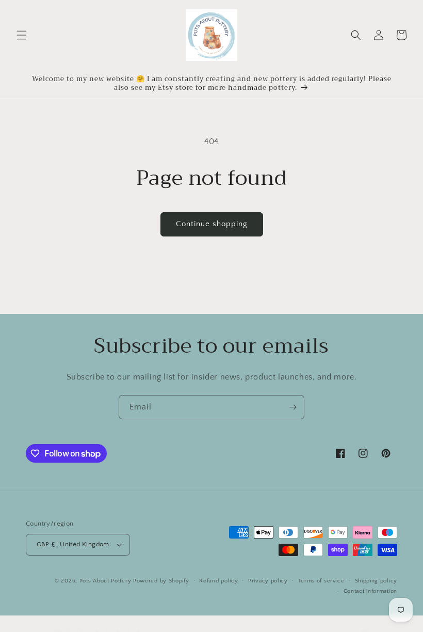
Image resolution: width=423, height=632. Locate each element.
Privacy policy (268, 581)
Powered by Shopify (161, 581)
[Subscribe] (292, 407)
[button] (21, 35)
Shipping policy (376, 581)
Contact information (370, 591)
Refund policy (218, 581)
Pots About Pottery (105, 581)
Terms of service (321, 581)
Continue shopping (212, 223)
